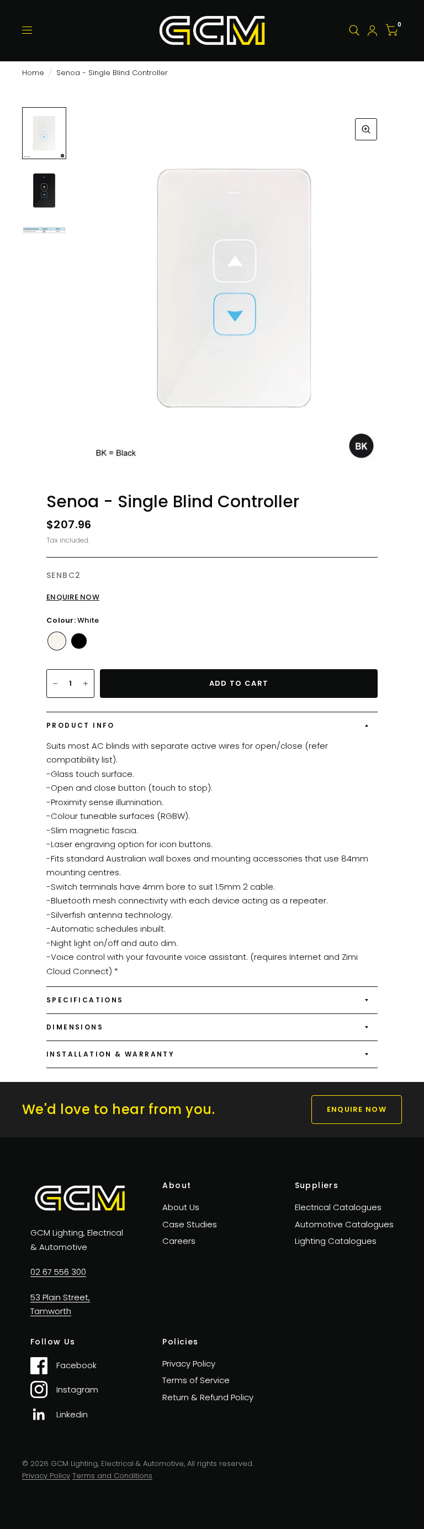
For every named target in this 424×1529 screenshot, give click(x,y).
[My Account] (372, 30)
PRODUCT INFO (80, 725)
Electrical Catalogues (338, 1207)
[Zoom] (366, 129)
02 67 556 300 (58, 1272)
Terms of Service (196, 1380)
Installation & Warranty (110, 1054)
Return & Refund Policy (207, 1397)
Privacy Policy (188, 1363)
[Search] (354, 30)
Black (78, 640)
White (56, 640)
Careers (178, 1241)
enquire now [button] (356, 1109)
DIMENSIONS (74, 1027)
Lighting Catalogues (336, 1241)
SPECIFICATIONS (85, 1000)
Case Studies (189, 1224)
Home (33, 72)
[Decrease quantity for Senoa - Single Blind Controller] (55, 683)
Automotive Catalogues (344, 1224)
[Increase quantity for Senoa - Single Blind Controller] (85, 683)
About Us (180, 1207)
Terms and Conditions (112, 1475)
